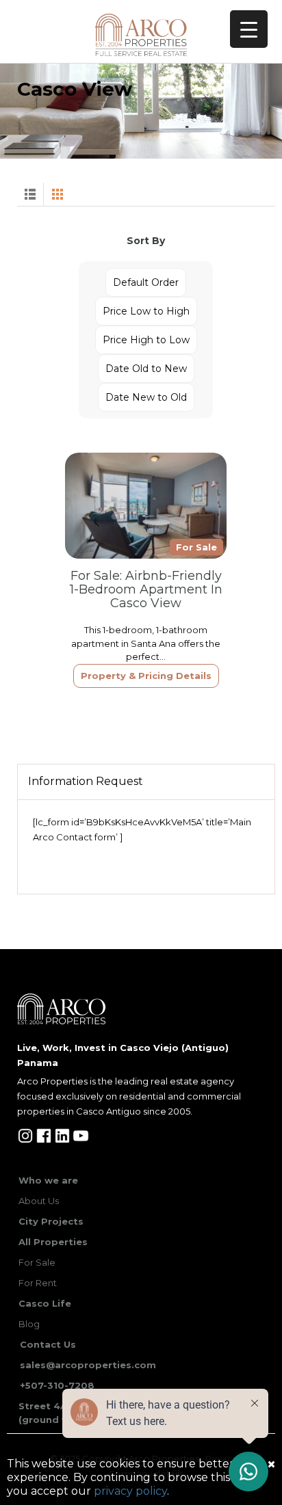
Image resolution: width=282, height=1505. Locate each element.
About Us (38, 1200)
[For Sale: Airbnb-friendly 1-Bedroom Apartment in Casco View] (146, 506)
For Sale (36, 1262)
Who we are (48, 1180)
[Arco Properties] (141, 35)
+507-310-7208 (57, 1385)
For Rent (37, 1282)
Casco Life (44, 1303)
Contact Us (48, 1344)
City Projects (51, 1221)
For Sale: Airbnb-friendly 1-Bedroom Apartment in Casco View (146, 589)
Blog (29, 1323)
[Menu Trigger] (249, 29)
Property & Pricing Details (146, 675)
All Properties (53, 1241)
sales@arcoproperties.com (88, 1364)
